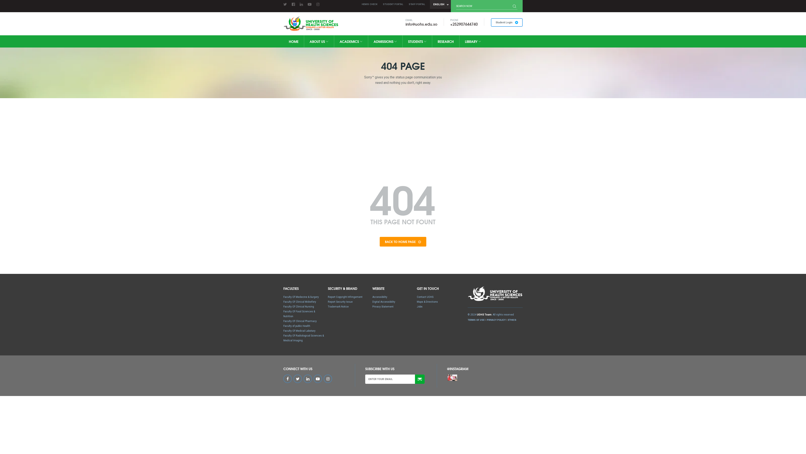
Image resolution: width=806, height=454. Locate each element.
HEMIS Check (369, 4)
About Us (318, 41)
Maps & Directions (427, 301)
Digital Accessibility (383, 301)
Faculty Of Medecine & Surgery (301, 297)
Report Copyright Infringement (345, 297)
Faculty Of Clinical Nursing (298, 306)
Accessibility (379, 297)
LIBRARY (471, 41)
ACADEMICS (350, 41)
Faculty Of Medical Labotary (299, 330)
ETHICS (512, 320)
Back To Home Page (400, 241)
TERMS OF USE (476, 320)
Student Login (504, 22)
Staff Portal (417, 4)
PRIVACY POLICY (496, 320)
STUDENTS (416, 41)
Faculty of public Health (296, 326)
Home (293, 41)
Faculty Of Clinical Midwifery (299, 301)
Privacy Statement (383, 306)
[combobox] (440, 4)
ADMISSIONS (384, 41)
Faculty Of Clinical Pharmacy (300, 321)
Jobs (420, 306)
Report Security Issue (340, 301)
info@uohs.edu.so (421, 24)
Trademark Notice (338, 306)
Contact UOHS (425, 297)
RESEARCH (446, 41)
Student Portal (393, 4)
